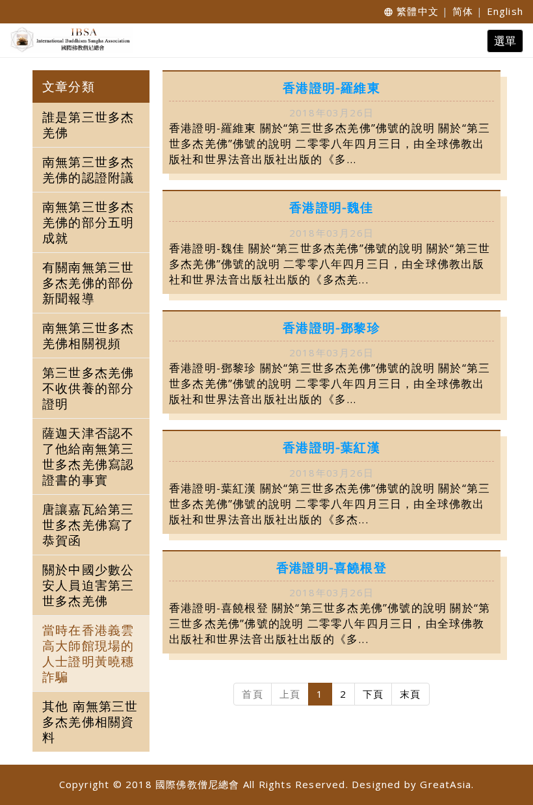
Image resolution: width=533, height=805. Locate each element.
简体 (462, 11)
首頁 (252, 693)
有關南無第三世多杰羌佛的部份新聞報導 (88, 283)
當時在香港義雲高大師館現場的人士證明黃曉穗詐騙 (88, 653)
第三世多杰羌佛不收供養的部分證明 (88, 388)
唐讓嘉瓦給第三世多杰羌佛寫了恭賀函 (88, 525)
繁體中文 (417, 11)
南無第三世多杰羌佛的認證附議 (88, 169)
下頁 (373, 693)
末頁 (410, 693)
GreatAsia (445, 784)
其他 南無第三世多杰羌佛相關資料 (90, 722)
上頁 (290, 693)
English (505, 11)
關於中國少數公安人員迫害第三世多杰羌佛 (88, 585)
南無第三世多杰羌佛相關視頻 (88, 335)
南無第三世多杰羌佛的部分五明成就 (88, 222)
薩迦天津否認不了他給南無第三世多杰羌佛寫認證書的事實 (88, 456)
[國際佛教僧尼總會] (68, 39)
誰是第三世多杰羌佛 (88, 125)
